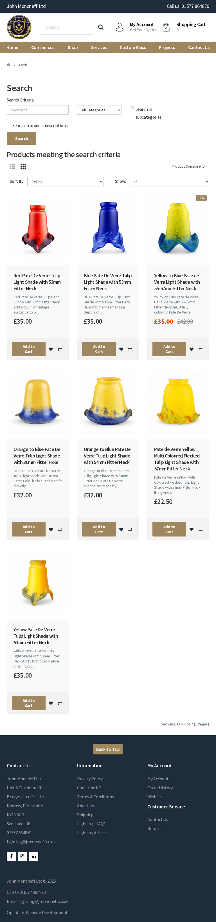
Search (22, 65)
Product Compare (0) (189, 166)
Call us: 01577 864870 (188, 6)
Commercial (43, 47)
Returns (154, 828)
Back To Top (108, 749)
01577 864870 (19, 832)
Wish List (155, 796)
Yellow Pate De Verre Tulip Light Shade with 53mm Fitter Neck (36, 636)
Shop (73, 47)
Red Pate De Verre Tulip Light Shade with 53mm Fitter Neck (37, 282)
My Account (158, 778)
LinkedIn (33, 856)
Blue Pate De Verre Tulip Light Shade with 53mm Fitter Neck (108, 282)
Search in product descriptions (40, 125)
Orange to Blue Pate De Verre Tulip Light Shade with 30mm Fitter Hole (37, 455)
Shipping (85, 814)
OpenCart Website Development (37, 912)
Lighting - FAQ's (92, 823)
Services (99, 47)
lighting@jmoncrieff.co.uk (31, 841)
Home (12, 47)
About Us (85, 805)
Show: (120, 181)
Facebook (11, 856)
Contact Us (199, 47)
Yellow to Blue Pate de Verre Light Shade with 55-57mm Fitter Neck (177, 282)
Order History (160, 787)
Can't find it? (89, 787)
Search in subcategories (148, 113)
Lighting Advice (91, 832)
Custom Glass (133, 47)
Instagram (22, 856)
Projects (167, 47)
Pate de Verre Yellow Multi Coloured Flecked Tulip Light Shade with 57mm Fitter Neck (177, 459)
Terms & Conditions (95, 796)
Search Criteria (20, 100)
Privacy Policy (90, 778)
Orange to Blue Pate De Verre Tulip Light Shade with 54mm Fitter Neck (107, 455)
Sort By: (17, 181)
